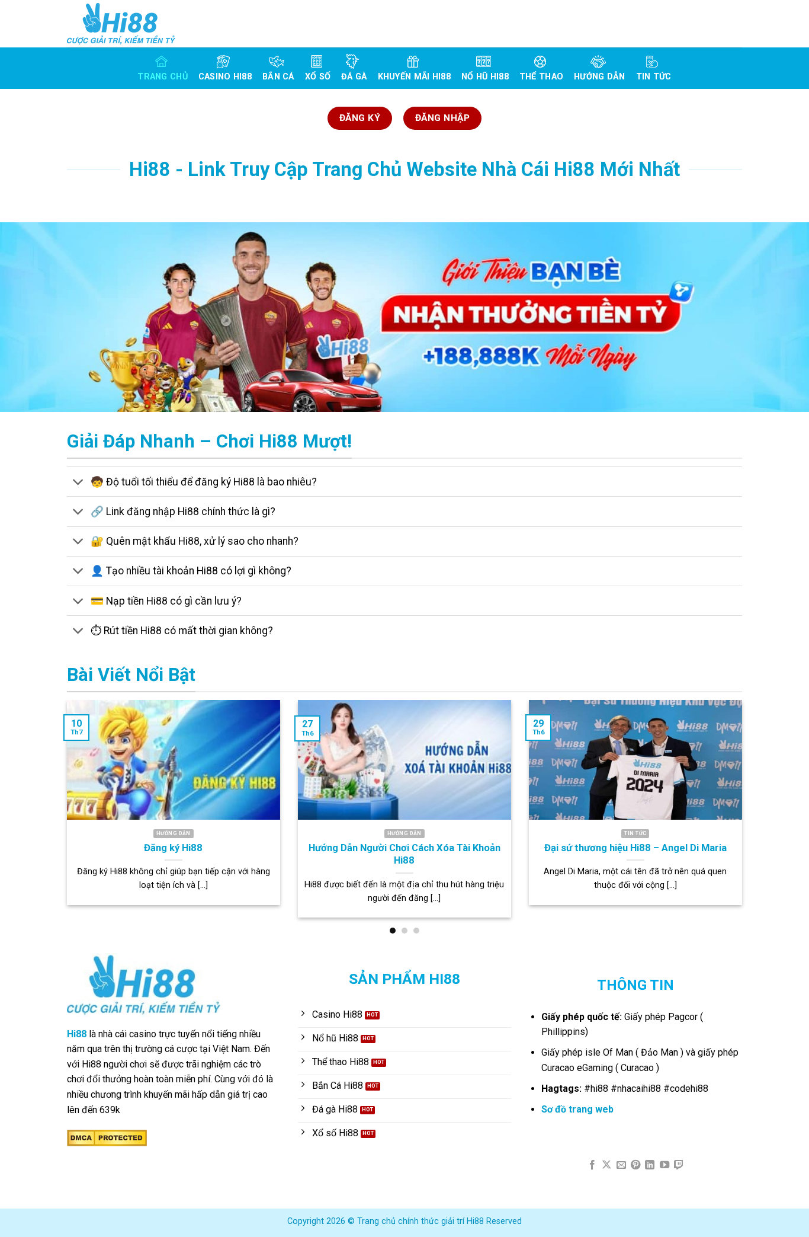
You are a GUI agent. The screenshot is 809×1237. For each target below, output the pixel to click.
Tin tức (654, 77)
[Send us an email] (620, 1165)
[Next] (744, 817)
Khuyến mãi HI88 (414, 77)
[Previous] (64, 817)
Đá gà (354, 77)
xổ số (317, 77)
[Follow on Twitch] (678, 1165)
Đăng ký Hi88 (173, 848)
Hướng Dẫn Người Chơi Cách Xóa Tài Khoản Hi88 (404, 854)
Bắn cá (278, 77)
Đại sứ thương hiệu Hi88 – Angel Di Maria (635, 848)
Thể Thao (541, 77)
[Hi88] (126, 23)
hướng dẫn (599, 77)
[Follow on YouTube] (664, 1165)
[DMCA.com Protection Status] (107, 1137)
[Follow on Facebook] (591, 1165)
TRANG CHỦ (162, 77)
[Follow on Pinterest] (635, 1165)
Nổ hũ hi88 (485, 77)
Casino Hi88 (225, 77)
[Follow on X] (606, 1165)
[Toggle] (78, 483)
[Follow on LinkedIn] (649, 1165)
